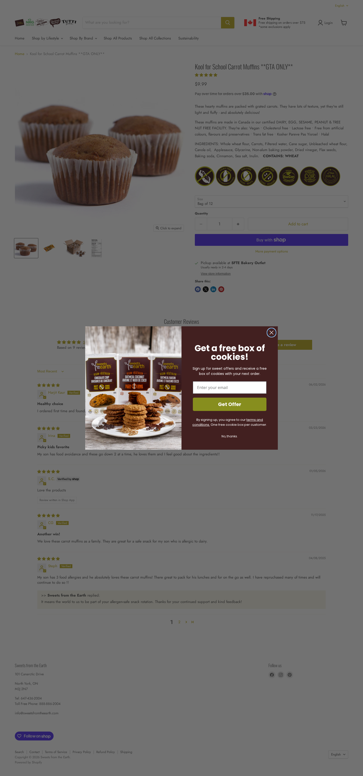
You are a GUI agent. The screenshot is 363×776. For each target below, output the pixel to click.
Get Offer (229, 404)
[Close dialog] (271, 332)
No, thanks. (230, 436)
